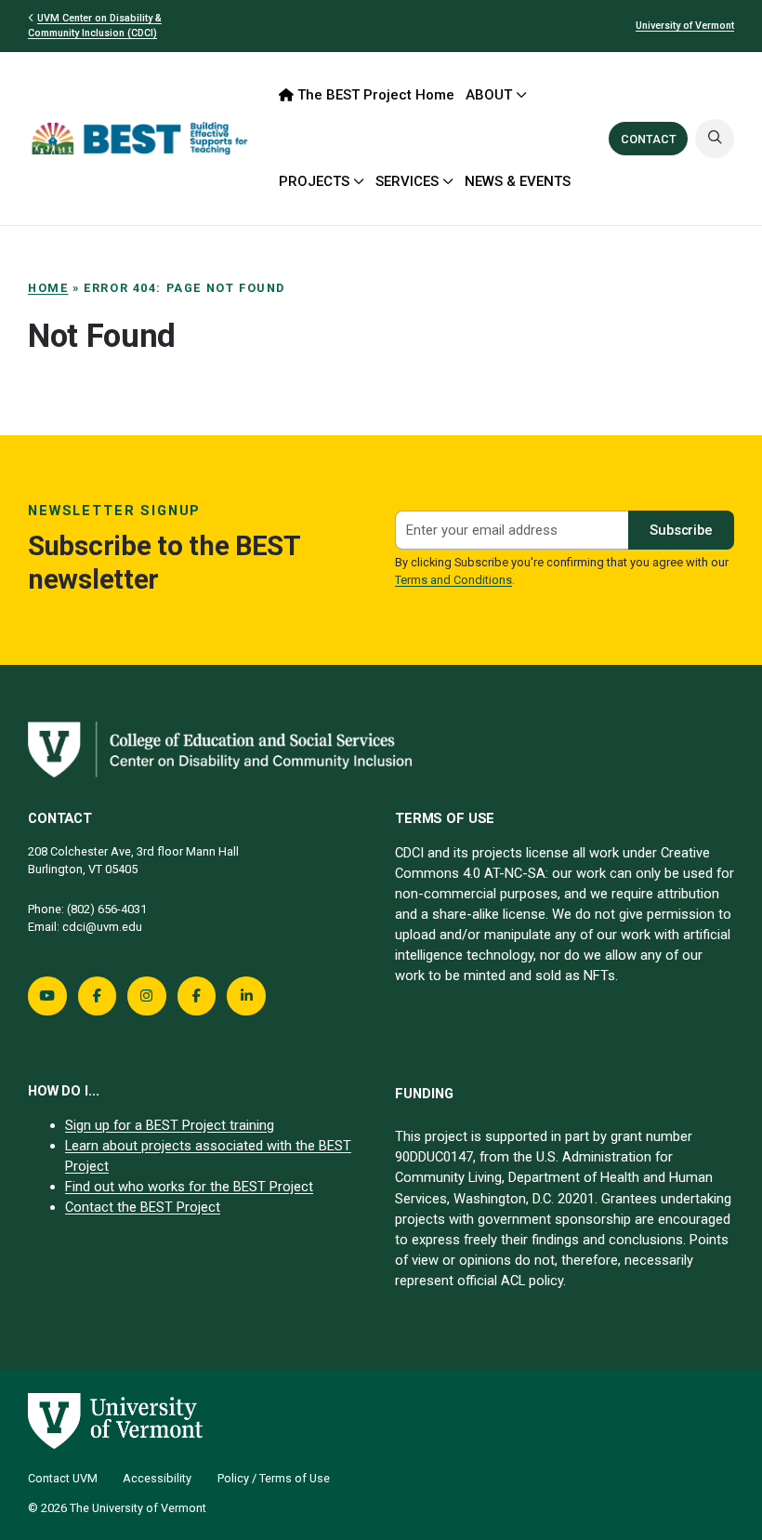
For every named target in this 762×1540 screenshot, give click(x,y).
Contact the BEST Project (142, 1207)
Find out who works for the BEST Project (189, 1186)
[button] (714, 138)
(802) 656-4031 (107, 909)
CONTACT (648, 139)
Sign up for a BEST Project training (169, 1125)
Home (48, 288)
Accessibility (157, 1478)
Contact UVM (63, 1478)
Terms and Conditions (453, 580)
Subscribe (681, 530)
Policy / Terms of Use (273, 1478)
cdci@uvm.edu (102, 927)
